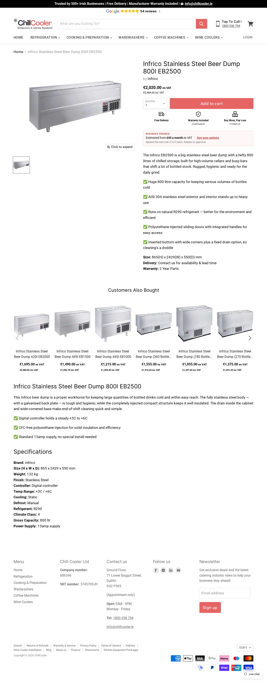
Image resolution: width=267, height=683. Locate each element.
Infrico (153, 79)
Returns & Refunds (37, 645)
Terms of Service (111, 645)
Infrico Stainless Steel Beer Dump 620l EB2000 (32, 354)
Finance (75, 649)
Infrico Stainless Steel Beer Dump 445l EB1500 (73, 354)
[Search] (201, 24)
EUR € (243, 647)
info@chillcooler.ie (199, 4)
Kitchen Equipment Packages (121, 649)
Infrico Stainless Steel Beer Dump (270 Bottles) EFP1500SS (235, 354)
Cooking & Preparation (88, 37)
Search (18, 645)
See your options (208, 137)
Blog (48, 649)
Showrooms (92, 649)
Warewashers (131, 37)
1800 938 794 (231, 26)
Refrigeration (44, 37)
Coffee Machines (170, 37)
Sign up (210, 607)
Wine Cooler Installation (28, 649)
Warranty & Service (64, 645)
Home (18, 37)
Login (247, 37)
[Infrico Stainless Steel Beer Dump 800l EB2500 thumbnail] (21, 165)
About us (61, 649)
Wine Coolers (208, 37)
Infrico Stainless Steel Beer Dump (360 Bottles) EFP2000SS (154, 354)
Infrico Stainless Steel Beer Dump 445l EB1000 (113, 354)
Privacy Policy (88, 645)
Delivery (130, 645)
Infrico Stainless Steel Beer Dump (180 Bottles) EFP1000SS (194, 354)
